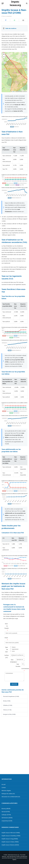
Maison (14, 647)
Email (6, 639)
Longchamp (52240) (7, 821)
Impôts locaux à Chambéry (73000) (11, 835)
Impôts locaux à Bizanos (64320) (10, 845)
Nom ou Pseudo (7, 627)
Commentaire (23, 670)
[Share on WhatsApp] (14, 20)
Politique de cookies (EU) (8, 793)
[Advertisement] (14, 745)
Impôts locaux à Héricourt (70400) (11, 832)
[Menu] (3, 3)
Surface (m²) (7, 656)
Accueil (3, 784)
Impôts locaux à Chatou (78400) (10, 842)
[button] (4, 54)
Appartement (15, 649)
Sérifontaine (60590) (7, 817)
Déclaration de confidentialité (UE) (11, 796)
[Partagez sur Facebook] (6, 20)
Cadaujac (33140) (6, 814)
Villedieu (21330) (7, 705)
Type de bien (6, 649)
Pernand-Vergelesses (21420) (11, 696)
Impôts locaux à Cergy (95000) (10, 839)
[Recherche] (26, 3)
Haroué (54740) (6, 811)
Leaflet (13, 91)
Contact (4, 787)
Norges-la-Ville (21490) (9, 714)
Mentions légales (6, 790)
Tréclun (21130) (7, 710)
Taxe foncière (18, 665)
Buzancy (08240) (6, 808)
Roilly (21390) (6, 701)
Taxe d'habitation (12, 661)
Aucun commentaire (7, 16)
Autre (13, 651)
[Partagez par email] (23, 20)
